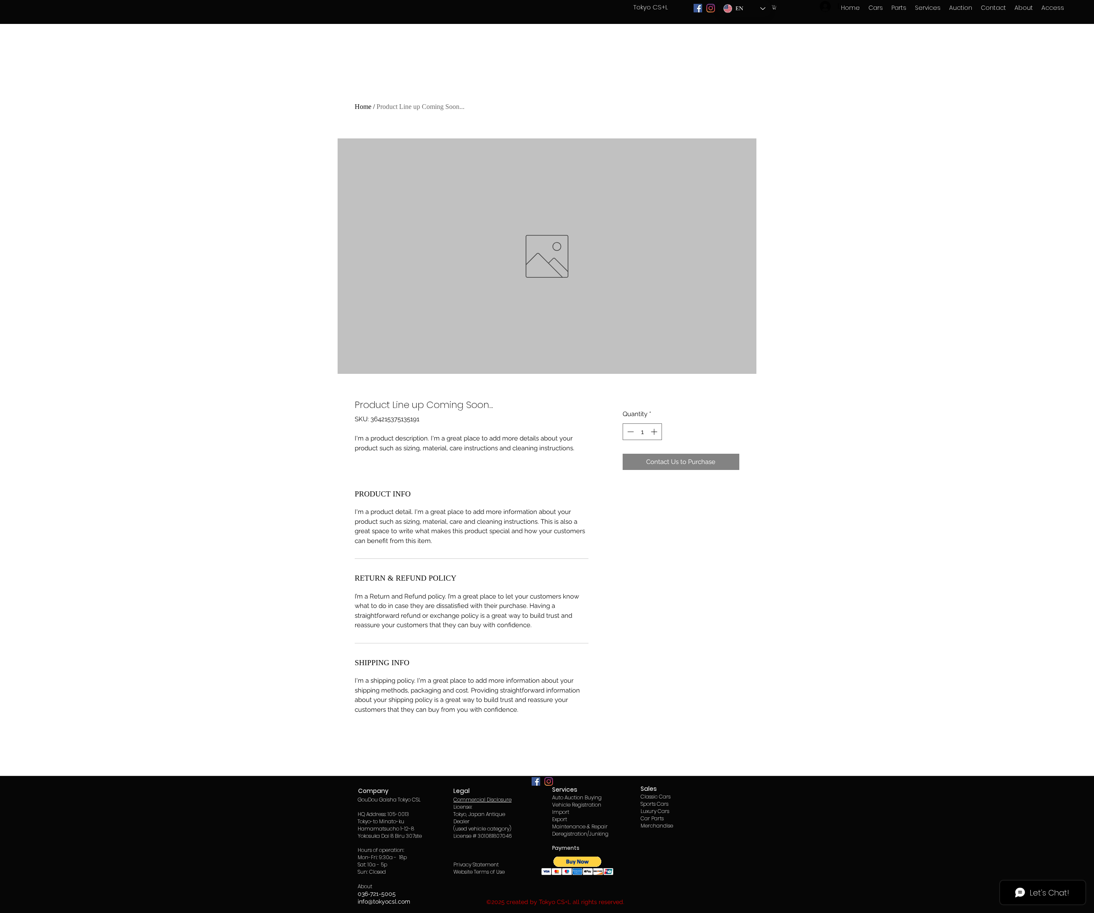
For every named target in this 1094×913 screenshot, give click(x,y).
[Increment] (655, 432)
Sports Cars (654, 803)
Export (559, 819)
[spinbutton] (642, 432)
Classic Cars (656, 796)
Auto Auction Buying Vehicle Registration (577, 801)
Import (560, 812)
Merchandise (657, 825)
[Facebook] (698, 8)
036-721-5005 (377, 893)
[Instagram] (710, 8)
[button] (774, 7)
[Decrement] (629, 432)
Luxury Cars (655, 811)
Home (363, 106)
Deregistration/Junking (580, 833)
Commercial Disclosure (482, 799)
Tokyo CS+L (650, 7)
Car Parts (652, 818)
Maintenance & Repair (580, 826)
